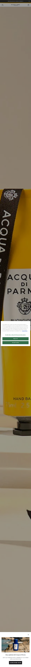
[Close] (28, 635)
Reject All (15, 338)
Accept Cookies (15, 342)
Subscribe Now (15, 662)
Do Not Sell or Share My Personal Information (15, 334)
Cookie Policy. (25, 331)
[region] (15, 333)
